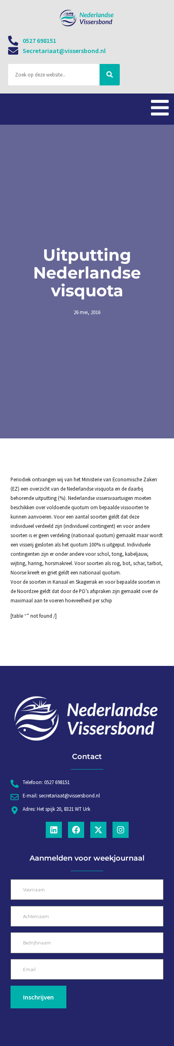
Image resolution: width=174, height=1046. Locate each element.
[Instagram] (120, 830)
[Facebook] (76, 830)
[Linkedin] (54, 830)
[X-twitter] (98, 830)
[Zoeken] (110, 74)
